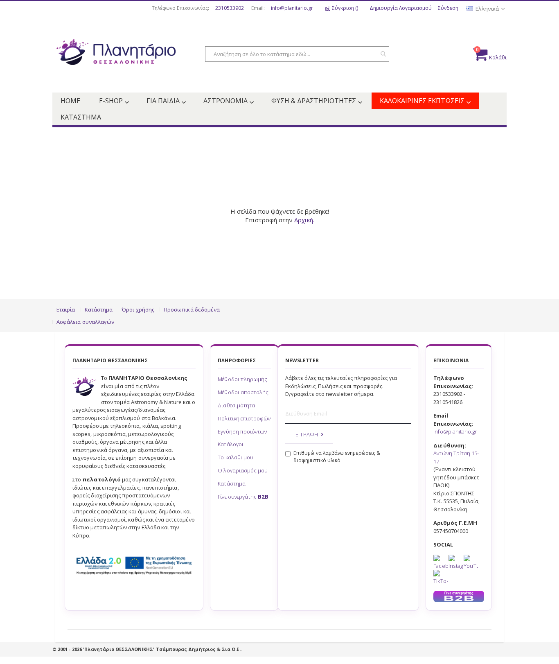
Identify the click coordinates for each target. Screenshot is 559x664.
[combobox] (297, 54)
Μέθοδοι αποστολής (243, 392)
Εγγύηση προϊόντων (242, 431)
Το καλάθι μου (235, 457)
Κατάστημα (99, 309)
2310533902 (229, 8)
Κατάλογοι (230, 444)
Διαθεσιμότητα (236, 405)
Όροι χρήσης (138, 309)
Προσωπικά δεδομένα (192, 309)
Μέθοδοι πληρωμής (242, 379)
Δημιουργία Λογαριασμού (401, 8)
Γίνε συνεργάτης (243, 496)
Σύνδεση (448, 8)
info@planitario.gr (292, 8)
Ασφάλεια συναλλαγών (85, 321)
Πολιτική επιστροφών (244, 418)
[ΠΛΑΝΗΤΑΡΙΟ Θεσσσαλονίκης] (115, 54)
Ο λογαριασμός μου (243, 470)
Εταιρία (65, 309)
